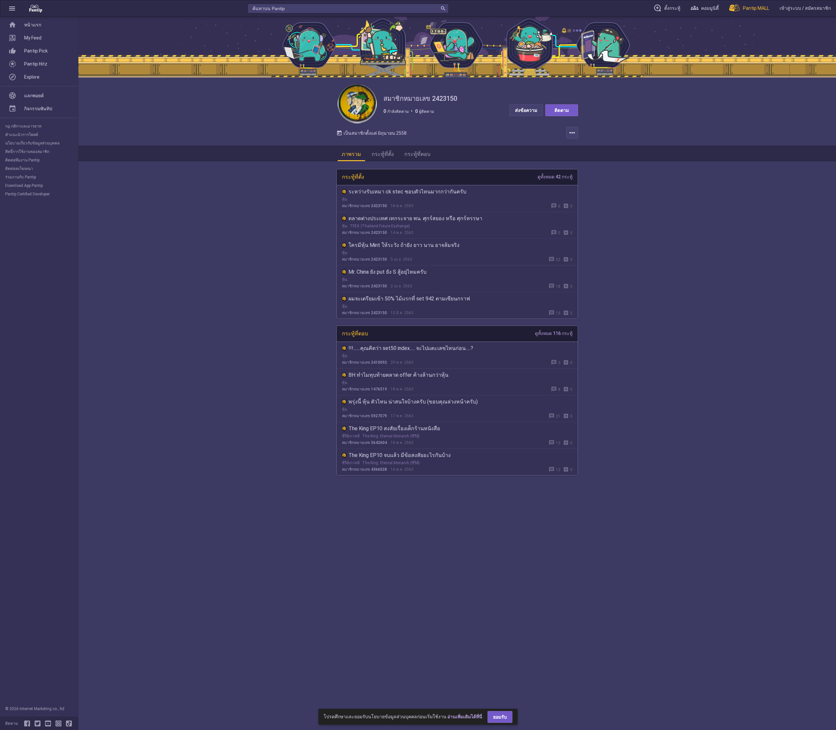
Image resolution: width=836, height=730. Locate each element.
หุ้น (344, 199)
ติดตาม (562, 110)
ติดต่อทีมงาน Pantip (22, 160)
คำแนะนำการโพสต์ (21, 134)
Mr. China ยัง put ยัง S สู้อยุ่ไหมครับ (387, 272)
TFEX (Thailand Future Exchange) (380, 226)
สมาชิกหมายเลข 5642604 (364, 442)
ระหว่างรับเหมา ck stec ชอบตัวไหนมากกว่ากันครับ (407, 192)
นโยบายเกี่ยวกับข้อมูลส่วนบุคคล (32, 143)
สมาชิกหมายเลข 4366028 (364, 469)
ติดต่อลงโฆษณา (19, 168)
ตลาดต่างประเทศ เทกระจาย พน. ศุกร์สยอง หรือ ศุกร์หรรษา (415, 218)
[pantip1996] (49, 723)
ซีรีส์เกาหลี (351, 436)
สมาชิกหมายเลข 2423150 (364, 206)
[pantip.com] (35, 8)
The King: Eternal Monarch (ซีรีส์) (391, 436)
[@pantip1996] (69, 723)
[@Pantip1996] (39, 723)
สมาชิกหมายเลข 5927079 (364, 416)
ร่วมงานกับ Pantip (20, 177)
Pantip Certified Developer (27, 194)
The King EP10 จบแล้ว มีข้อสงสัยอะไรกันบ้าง (399, 455)
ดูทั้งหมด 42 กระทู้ (555, 177)
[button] (12, 8)
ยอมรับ (500, 717)
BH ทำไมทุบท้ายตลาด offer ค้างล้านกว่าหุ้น (398, 375)
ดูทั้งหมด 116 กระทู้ (553, 333)
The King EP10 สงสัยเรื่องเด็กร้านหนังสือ (394, 428)
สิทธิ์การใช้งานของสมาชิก (27, 151)
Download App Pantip (24, 185)
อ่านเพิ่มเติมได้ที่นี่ (464, 716)
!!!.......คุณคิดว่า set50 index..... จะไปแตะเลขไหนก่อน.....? (410, 348)
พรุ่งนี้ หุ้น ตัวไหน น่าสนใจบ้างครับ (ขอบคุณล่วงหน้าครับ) (413, 402)
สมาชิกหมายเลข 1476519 (364, 389)
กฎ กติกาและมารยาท (23, 126)
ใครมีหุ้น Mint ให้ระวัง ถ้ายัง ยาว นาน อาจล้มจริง (403, 245)
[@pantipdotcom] (60, 723)
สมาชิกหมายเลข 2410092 (364, 362)
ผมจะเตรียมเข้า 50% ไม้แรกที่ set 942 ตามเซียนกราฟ (409, 299)
